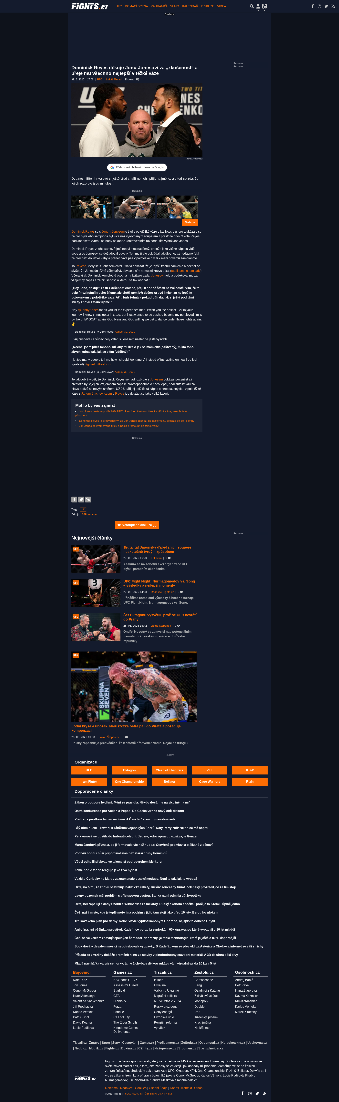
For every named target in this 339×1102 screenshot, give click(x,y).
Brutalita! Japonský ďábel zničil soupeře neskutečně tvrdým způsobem (157, 549)
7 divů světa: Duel (206, 995)
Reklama (111, 1088)
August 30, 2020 (125, 331)
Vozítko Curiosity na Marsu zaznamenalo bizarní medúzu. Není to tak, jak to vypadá (136, 878)
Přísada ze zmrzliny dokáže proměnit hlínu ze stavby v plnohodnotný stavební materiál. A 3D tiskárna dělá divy (156, 954)
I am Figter (89, 781)
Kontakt (187, 1088)
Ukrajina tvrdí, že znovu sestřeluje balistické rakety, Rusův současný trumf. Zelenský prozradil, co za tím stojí (155, 887)
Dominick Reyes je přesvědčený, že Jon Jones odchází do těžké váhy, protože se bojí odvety (136, 420)
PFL (210, 770)
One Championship (129, 781)
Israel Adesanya (84, 995)
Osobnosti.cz (209, 1042)
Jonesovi (157, 275)
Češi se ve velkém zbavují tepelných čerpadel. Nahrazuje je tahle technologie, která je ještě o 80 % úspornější (155, 938)
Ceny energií (163, 1012)
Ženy (116, 1042)
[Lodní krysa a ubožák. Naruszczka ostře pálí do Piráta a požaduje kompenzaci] (134, 687)
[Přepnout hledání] (252, 6)
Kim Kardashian (246, 1001)
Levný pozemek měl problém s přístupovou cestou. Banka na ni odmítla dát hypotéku (138, 895)
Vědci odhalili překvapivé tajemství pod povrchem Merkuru (118, 861)
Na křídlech (202, 1027)
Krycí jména (202, 1022)
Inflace (158, 980)
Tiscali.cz (80, 1042)
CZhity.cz (145, 1048)
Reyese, (81, 266)
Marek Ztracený (246, 1012)
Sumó (174, 6)
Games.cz (147, 1042)
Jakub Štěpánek (161, 625)
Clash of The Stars (169, 770)
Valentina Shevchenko (88, 1001)
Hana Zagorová (246, 990)
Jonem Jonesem (113, 231)
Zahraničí (159, 6)
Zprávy (94, 1042)
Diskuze (207, 6)
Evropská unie (164, 1017)
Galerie (190, 222)
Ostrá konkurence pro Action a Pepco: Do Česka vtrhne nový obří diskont (129, 811)
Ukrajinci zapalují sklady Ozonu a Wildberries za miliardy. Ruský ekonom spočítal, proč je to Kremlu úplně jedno (157, 904)
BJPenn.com (90, 514)
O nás (198, 1088)
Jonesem (156, 379)
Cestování (129, 1042)
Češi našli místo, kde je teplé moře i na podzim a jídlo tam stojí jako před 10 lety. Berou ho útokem (146, 912)
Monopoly (201, 1001)
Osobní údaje (158, 1088)
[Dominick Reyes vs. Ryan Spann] (177, 207)
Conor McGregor (84, 990)
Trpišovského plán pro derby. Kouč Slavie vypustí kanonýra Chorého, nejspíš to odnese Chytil (145, 921)
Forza (117, 1006)
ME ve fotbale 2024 (167, 1001)
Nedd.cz (81, 1048)
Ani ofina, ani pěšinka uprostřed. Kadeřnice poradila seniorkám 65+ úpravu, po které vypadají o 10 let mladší (155, 929)
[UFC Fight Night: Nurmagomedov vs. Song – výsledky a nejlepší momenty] (95, 593)
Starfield (119, 990)
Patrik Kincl (81, 1017)
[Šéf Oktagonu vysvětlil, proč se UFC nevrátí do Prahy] (95, 627)
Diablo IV (119, 1001)
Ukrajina (160, 985)
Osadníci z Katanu (207, 990)
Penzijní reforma (165, 1022)
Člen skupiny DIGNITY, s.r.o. (158, 1094)
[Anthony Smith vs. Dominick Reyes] (91, 207)
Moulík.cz (96, 1048)
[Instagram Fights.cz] (319, 6)
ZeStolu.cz (189, 1042)
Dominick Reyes (82, 231)
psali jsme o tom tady (185, 270)
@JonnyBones (88, 310)
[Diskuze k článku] (137, 79)
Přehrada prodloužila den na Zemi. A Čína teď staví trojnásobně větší (125, 819)
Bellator (169, 781)
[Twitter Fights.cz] (326, 6)
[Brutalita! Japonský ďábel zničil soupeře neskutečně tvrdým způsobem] (95, 559)
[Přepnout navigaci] (258, 6)
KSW (250, 770)
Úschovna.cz (257, 1042)
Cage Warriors (209, 781)
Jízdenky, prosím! (206, 1017)
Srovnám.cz (187, 1048)
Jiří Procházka (83, 1006)
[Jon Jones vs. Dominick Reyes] (134, 207)
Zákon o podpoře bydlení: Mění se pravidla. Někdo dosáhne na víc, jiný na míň (132, 802)
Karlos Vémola (83, 1012)
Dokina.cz (128, 1048)
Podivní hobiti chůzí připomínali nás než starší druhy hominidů (121, 853)
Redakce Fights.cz (162, 592)
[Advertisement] (136, 467)
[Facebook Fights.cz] (312, 6)
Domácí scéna (136, 6)
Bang (198, 985)
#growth (91, 364)
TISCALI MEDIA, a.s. (133, 1094)
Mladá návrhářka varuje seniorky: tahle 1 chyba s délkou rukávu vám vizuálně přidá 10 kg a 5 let (145, 963)
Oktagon (129, 770)
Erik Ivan (156, 558)
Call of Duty (121, 1017)
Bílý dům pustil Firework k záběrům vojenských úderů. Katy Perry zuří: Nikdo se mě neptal (141, 828)
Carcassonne (203, 980)
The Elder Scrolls (125, 1022)
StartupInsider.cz (210, 1048)
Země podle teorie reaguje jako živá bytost (106, 870)
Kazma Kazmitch (247, 995)
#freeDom (104, 364)
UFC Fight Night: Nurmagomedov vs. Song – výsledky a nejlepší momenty (159, 583)
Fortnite (118, 1012)
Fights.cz (112, 1048)
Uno (197, 1012)
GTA (116, 995)
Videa (221, 6)
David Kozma (82, 1022)
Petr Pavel (242, 985)
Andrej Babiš (244, 980)
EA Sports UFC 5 (125, 980)
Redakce (126, 1088)
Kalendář (190, 6)
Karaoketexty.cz (233, 1042)
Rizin (250, 781)
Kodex (175, 1088)
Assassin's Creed (125, 985)
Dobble (199, 1006)
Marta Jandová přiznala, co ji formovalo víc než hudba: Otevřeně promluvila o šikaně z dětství (143, 844)
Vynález (159, 1027)
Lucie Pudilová (83, 1027)
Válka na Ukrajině (166, 990)
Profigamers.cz (168, 1042)
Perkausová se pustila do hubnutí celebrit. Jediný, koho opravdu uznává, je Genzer (136, 836)
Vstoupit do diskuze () (138, 525)
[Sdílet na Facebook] (74, 499)
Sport (106, 1042)
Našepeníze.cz (165, 1048)
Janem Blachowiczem (96, 393)
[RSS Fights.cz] (333, 6)
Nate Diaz (80, 980)
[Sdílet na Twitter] (81, 499)
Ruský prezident (165, 1006)
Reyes (119, 393)
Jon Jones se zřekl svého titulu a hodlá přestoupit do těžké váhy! (119, 425)
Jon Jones (80, 985)
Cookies (141, 1088)
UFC (119, 6)
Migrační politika (165, 995)
